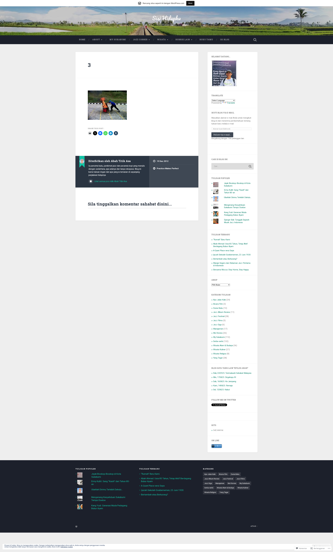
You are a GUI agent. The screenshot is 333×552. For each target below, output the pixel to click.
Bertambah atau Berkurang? (225, 259)
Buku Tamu (206, 39)
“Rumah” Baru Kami (221, 239)
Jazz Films (218, 320)
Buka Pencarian (255, 39)
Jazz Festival (219, 316)
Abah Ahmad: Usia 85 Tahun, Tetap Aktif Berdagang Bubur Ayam (230, 245)
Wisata (161, 39)
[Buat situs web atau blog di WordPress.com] (76, 527)
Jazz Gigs (217, 324)
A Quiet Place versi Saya (223, 250)
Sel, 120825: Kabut (221, 389)
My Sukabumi (118, 39)
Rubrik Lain (182, 39)
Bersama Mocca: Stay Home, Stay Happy (231, 270)
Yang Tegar (218, 358)
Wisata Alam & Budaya (223, 345)
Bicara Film (218, 304)
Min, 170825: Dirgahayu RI (224, 377)
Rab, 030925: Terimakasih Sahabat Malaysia (232, 373)
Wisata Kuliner (219, 349)
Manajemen (218, 329)
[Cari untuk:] (232, 166)
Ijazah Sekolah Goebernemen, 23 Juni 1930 (232, 255)
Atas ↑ (254, 526)
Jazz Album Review (221, 312)
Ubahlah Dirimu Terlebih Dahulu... (237, 197)
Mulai (190, 3)
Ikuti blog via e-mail (222, 113)
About (96, 39)
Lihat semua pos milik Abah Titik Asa (110, 181)
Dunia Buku (218, 308)
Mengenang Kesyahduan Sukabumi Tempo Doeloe (234, 206)
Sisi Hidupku (166, 18)
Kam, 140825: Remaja (223, 385)
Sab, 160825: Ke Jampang (224, 381)
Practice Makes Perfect (168, 168)
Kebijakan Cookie (66, 547)
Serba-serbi (218, 341)
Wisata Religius (219, 354)
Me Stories (218, 333)
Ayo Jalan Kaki (219, 300)
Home (82, 39)
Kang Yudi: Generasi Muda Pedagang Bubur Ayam (235, 213)
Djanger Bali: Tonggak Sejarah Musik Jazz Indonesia (236, 221)
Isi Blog (224, 39)
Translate (231, 103)
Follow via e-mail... (222, 134)
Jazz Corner (140, 39)
